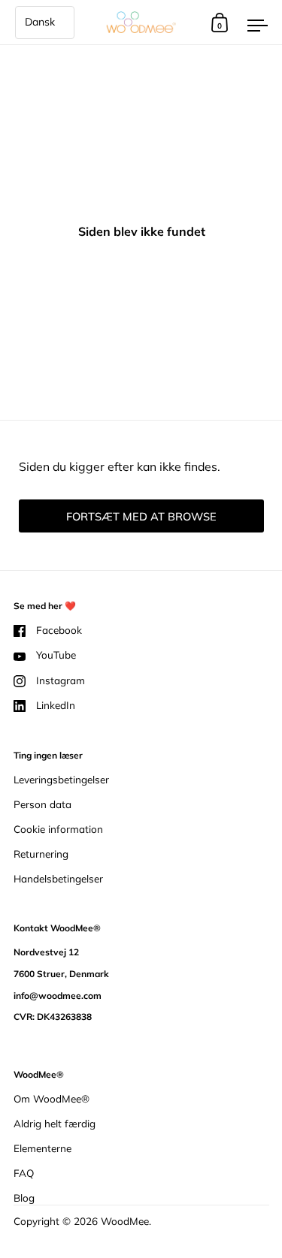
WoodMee (125, 1220)
